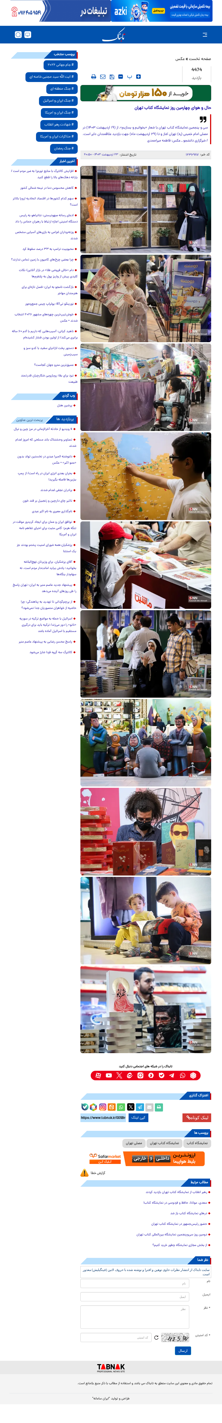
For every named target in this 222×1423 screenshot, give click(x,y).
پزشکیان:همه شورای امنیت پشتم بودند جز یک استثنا (46, 548)
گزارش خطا (98, 1173)
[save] (112, 76)
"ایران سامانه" (101, 1398)
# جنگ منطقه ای (62, 89)
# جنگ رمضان (64, 148)
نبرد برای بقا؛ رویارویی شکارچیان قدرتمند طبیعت (49, 379)
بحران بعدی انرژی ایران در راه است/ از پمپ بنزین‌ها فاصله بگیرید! (47, 476)
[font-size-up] (138, 76)
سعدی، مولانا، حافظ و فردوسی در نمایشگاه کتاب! (175, 1203)
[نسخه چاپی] (159, 1107)
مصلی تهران (134, 1143)
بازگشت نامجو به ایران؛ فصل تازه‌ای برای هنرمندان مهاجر (50, 290)
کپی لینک (138, 1118)
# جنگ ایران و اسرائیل (58, 100)
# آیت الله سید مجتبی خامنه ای (52, 77)
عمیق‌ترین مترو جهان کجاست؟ (54, 365)
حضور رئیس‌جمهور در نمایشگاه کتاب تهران (179, 1224)
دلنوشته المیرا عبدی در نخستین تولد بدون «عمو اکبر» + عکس (46, 459)
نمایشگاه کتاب (197, 1143)
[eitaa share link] (111, 1107)
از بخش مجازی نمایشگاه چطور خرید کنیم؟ (179, 1245)
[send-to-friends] (103, 76)
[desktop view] (27, 34)
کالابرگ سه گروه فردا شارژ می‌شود (51, 652)
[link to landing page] (113, 34)
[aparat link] (98, 1075)
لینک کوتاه (199, 1117)
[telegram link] (172, 1075)
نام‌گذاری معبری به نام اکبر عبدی (52, 511)
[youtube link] (108, 1075)
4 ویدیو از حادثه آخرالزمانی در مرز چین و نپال (43, 429)
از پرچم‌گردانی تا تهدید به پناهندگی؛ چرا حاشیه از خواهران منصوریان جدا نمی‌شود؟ (48, 605)
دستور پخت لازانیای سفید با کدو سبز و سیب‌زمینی (51, 351)
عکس (180, 59)
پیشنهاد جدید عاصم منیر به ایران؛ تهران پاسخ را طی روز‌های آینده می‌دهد (44, 588)
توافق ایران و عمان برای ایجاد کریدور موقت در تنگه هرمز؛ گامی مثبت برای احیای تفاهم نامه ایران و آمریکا (44, 528)
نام (208, 1281)
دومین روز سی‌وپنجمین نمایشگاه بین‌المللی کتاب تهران (171, 1234)
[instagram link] (140, 1075)
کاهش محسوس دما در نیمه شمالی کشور (47, 188)
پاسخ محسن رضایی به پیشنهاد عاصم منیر (45, 642)
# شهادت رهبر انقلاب (59, 124)
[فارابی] (145, 93)
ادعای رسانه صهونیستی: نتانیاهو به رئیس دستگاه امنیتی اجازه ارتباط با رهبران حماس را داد (46, 218)
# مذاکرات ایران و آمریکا (57, 136)
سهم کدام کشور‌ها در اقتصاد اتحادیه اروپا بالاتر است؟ (45, 201)
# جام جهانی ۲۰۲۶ (61, 65)
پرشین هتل (64, 405)
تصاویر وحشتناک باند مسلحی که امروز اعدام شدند (45, 443)
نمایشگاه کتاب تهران (164, 1143)
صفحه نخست (200, 59)
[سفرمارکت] (146, 1158)
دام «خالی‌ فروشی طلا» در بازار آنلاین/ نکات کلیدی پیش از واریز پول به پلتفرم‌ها (48, 273)
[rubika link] (193, 1075)
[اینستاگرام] (102, 1106)
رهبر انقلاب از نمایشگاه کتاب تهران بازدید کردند (176, 1192)
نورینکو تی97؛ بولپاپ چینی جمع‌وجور (49, 304)
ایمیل (206, 1294)
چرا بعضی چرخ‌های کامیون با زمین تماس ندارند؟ (42, 259)
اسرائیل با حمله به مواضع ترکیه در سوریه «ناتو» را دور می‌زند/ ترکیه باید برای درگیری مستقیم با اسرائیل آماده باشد (47, 625)
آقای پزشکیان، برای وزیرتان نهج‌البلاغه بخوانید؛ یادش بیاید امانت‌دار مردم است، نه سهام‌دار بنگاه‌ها (48, 568)
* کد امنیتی (202, 1335)
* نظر (207, 1308)
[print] (93, 76)
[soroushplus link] (151, 1075)
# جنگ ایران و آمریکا (59, 112)
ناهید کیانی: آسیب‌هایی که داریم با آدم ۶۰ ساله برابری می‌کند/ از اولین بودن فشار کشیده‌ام (45, 334)
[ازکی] (162, 11)
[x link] (119, 1075)
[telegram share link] (140, 1107)
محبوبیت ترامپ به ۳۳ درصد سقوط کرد (48, 249)
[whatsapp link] (182, 1075)
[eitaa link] (129, 1075)
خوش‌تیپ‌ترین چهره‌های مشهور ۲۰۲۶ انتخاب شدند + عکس (46, 317)
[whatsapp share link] (121, 1107)
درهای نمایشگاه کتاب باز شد (188, 1213)
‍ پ (129, 76)
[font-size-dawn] (120, 76)
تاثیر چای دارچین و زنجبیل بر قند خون (47, 501)
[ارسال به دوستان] (149, 1107)
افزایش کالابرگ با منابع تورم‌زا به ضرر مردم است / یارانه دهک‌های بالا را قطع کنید (44, 174)
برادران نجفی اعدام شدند (56, 490)
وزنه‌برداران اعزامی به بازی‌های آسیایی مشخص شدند (46, 235)
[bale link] (161, 1075)
